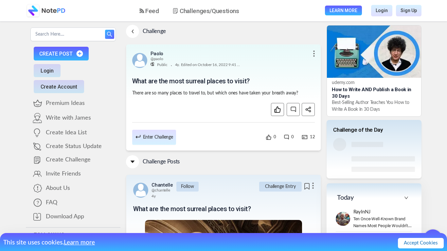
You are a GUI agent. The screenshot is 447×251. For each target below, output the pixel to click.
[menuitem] (149, 11)
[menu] (195, 11)
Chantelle (162, 185)
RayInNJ (361, 211)
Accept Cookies (421, 243)
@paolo (157, 59)
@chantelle (161, 190)
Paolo (157, 54)
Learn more (79, 243)
